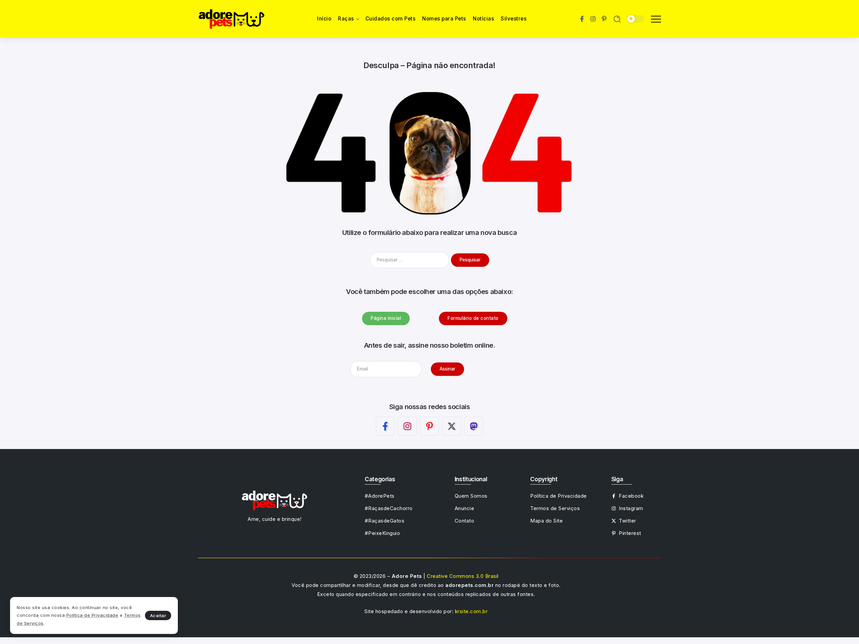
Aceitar (158, 615)
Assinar (447, 368)
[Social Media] (582, 19)
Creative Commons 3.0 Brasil (463, 576)
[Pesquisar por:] (410, 259)
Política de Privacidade (92, 615)
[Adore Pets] (231, 18)
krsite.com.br (471, 611)
